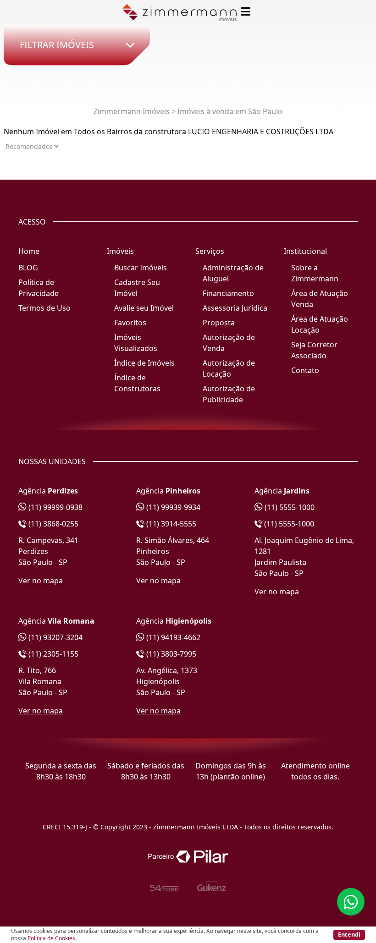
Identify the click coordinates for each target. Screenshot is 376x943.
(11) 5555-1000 (289, 507)
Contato (305, 370)
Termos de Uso (44, 308)
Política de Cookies (51, 938)
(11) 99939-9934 (172, 507)
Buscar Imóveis (140, 268)
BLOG (28, 268)
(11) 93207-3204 (55, 637)
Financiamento (228, 293)
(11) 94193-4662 (172, 637)
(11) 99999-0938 (55, 507)
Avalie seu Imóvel (144, 308)
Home (28, 251)
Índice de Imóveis (144, 363)
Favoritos (130, 323)
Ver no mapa (40, 581)
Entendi (349, 934)
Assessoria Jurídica (235, 308)
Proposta (219, 323)
